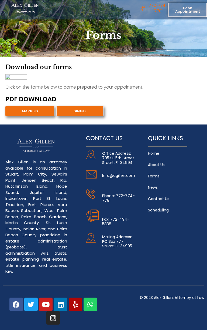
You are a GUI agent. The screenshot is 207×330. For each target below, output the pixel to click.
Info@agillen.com (118, 175)
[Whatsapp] (90, 304)
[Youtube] (46, 304)
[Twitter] (31, 304)
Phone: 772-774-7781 (118, 198)
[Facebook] (16, 304)
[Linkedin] (60, 304)
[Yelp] (75, 304)
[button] (94, 7)
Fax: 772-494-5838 (115, 222)
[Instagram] (53, 318)
